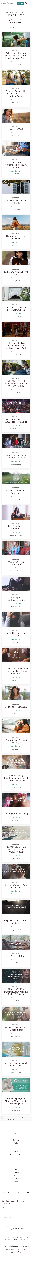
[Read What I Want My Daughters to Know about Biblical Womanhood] (16, 762)
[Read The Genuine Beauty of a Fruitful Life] (16, 187)
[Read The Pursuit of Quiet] (16, 942)
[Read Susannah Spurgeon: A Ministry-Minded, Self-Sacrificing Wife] (16, 1085)
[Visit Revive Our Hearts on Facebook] (9, 1192)
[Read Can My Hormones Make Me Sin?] (16, 619)
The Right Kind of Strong (16, 814)
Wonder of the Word (16, 1154)
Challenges (16, 1140)
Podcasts (16, 1134)
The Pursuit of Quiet (16, 956)
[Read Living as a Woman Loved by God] (16, 258)
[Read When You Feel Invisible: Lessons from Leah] (16, 294)
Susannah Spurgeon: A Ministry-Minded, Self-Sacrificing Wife (16, 1101)
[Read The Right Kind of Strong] (16, 800)
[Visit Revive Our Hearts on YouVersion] (28, 1192)
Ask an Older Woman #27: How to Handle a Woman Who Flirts (16, 671)
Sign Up (6, 1218)
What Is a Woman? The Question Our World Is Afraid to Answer (16, 93)
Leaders (16, 1161)
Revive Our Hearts (16, 62)
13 (27, 1117)
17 (13, 1120)
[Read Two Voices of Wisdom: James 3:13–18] (16, 726)
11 (22, 1117)
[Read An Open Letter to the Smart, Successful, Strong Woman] (16, 833)
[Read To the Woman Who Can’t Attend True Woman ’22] (16, 406)
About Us (16, 1172)
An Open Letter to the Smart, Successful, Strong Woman (16, 849)
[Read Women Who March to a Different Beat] (16, 1014)
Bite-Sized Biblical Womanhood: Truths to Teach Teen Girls (16, 383)
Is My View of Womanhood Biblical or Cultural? (16, 165)
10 (20, 1117)
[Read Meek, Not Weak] (16, 116)
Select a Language (15, 1255)
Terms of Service (22, 1249)
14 (29, 1117)
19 (18, 1120)
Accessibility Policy (16, 1252)
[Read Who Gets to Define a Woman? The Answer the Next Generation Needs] (16, 39)
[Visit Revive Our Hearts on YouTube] (13, 1192)
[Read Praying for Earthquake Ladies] (16, 584)
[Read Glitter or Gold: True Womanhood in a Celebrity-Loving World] (16, 329)
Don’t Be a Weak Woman (16, 707)
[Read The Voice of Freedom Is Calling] (16, 222)
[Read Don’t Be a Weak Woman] (16, 693)
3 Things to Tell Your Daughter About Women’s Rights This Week (16, 992)
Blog (16, 1137)
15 (8, 1120)
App (16, 1146)
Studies (16, 1143)
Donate (20, 3)
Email (4, 1213)
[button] (29, 3)
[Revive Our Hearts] (7, 3)
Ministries (20, 1246)
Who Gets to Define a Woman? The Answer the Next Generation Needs (16, 55)
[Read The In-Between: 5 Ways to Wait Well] (16, 871)
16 (10, 1120)
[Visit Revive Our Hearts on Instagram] (4, 1192)
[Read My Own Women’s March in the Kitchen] (16, 1049)
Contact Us (16, 1175)
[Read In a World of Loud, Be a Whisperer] (16, 477)
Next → (22, 1120)
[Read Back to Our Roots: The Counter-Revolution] (16, 441)
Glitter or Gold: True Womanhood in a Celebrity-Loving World (16, 345)
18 (15, 1120)
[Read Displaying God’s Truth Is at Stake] (16, 907)
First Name (6, 1208)
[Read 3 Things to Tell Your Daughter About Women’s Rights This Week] (16, 976)
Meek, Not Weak (16, 129)
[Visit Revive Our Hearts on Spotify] (18, 1192)
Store (16, 1151)
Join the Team (16, 1178)
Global (16, 1157)
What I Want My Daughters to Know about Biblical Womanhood (16, 778)
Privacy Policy (9, 1249)
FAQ (16, 1181)
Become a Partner (16, 1164)
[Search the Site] (26, 3)
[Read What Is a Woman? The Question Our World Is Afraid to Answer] (16, 77)
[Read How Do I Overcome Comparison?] (16, 548)
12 (24, 1117)
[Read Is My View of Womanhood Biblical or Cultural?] (16, 149)
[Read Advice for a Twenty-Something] (16, 512)
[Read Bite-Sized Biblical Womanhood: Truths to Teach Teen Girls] (16, 367)
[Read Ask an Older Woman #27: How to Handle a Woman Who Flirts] (16, 655)
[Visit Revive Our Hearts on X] (23, 1192)
